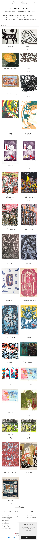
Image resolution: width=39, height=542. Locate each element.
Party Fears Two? (29, 229)
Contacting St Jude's (18, 513)
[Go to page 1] (16, 506)
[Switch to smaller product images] (3, 25)
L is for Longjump (29, 133)
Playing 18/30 (29, 384)
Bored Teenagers (10, 197)
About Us (16, 511)
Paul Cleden (28, 68)
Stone (28, 48)
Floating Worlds (10, 300)
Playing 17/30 (10, 414)
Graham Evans (29, 93)
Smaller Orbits (10, 70)
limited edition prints (25, 15)
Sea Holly (29, 337)
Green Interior (28, 362)
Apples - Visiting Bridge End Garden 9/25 (29, 436)
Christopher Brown (25, 17)
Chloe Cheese (10, 165)
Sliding (28, 70)
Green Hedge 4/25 (29, 414)
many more (33, 17)
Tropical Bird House (10, 337)
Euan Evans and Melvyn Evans (10, 68)
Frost (29, 94)
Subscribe (28, 537)
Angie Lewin (7, 17)
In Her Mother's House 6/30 (10, 166)
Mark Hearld (13, 17)
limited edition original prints (22, 11)
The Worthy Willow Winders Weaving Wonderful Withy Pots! (10, 95)
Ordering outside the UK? (19, 518)
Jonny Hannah (18, 17)
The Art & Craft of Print (19, 522)
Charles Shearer (10, 261)
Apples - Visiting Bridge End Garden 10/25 (10, 436)
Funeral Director (10, 501)
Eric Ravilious (10, 500)
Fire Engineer (29, 472)
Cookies (16, 520)
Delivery (16, 516)
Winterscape (29, 263)
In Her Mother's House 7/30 (29, 166)
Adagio (10, 133)
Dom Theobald (10, 46)
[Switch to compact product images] (5, 25)
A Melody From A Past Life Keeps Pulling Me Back (28, 198)
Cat (10, 48)
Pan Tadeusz (10, 263)
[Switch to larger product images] (1, 25)
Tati (10, 384)
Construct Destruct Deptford (29, 300)
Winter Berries (10, 362)
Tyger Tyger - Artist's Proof (10, 472)
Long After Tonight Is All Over (10, 229)
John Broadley (10, 93)
